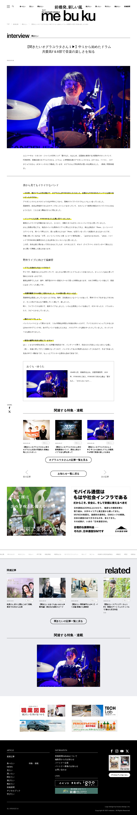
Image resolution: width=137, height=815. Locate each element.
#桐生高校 (34, 554)
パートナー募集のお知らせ (66, 766)
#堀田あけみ (43, 554)
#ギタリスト (7, 554)
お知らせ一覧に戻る (68, 473)
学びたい (108, 6)
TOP (8, 24)
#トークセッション (130, 554)
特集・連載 (34, 763)
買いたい (98, 6)
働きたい (118, 6)
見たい (31, 6)
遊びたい (11, 780)
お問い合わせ (61, 770)
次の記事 (105, 477)
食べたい (23, 6)
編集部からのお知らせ (64, 759)
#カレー (17, 554)
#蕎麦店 (104, 554)
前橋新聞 (127, 6)
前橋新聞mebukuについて (66, 756)
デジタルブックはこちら (119, 775)
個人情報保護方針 (13, 808)
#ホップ (70, 554)
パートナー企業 (61, 763)
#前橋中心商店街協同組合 (91, 554)
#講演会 (119, 554)
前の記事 (27, 477)
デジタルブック (13, 791)
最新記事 (11, 756)
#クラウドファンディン (57, 554)
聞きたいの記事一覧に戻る (68, 621)
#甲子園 (25, 554)
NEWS (10, 767)
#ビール (78, 554)
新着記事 (15, 24)
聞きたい (40, 6)
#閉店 (111, 554)
